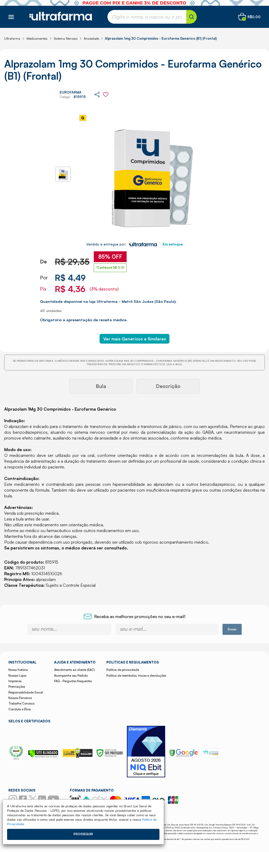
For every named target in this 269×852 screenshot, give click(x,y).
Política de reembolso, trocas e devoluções (136, 675)
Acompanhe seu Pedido (71, 675)
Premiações (16, 686)
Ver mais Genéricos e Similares (134, 338)
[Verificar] (43, 756)
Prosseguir (83, 834)
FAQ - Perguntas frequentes (73, 681)
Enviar (232, 629)
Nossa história (18, 670)
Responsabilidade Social (25, 692)
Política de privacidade (122, 670)
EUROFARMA (70, 92)
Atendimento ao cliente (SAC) (74, 670)
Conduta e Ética (19, 709)
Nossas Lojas (17, 675)
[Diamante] (146, 752)
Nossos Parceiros (20, 698)
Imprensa (15, 681)
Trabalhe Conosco (21, 703)
